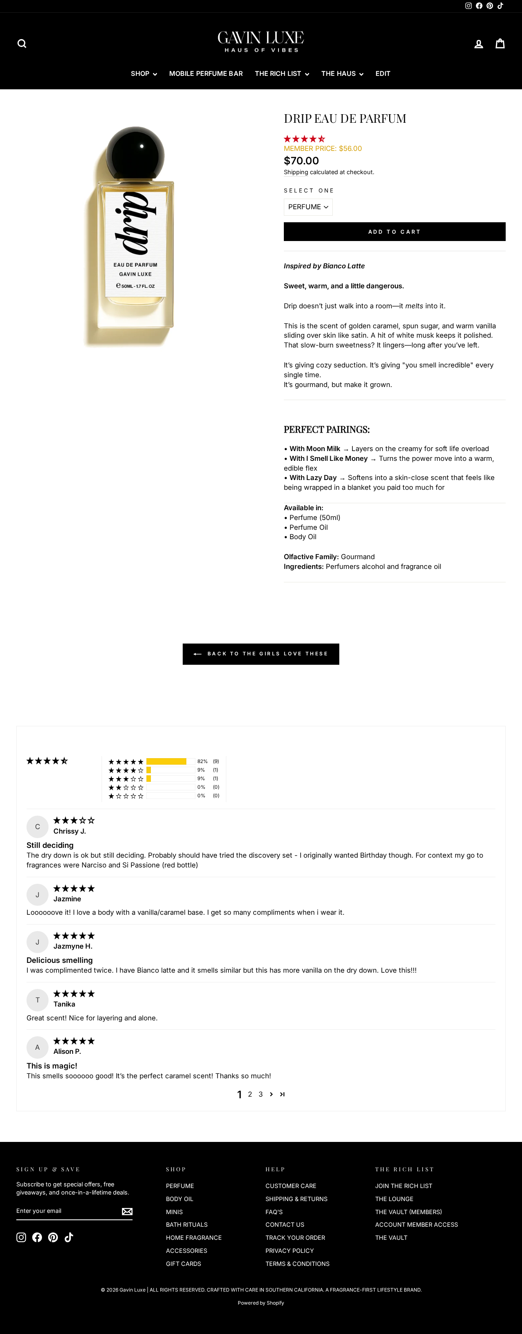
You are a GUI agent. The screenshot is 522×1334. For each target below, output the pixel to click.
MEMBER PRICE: (323, 148)
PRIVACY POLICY (289, 1250)
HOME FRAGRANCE (194, 1237)
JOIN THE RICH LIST (403, 1185)
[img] (74, 820)
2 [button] (250, 1094)
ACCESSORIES (186, 1250)
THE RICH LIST (279, 73)
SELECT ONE (309, 190)
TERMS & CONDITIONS (297, 1263)
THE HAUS (339, 73)
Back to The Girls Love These (266, 653)
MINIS (174, 1211)
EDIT (383, 73)
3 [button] (261, 1094)
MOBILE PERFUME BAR (206, 73)
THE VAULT (391, 1237)
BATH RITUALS (187, 1224)
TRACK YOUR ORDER (295, 1237)
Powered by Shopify (261, 1303)
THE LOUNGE (394, 1198)
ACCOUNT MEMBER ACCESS (416, 1224)
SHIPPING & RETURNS (296, 1198)
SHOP (141, 73)
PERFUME (180, 1185)
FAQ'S (274, 1211)
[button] (305, 139)
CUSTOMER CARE (290, 1185)
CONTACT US (284, 1224)
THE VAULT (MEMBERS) (408, 1211)
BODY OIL (179, 1198)
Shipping (296, 171)
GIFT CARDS (183, 1263)
